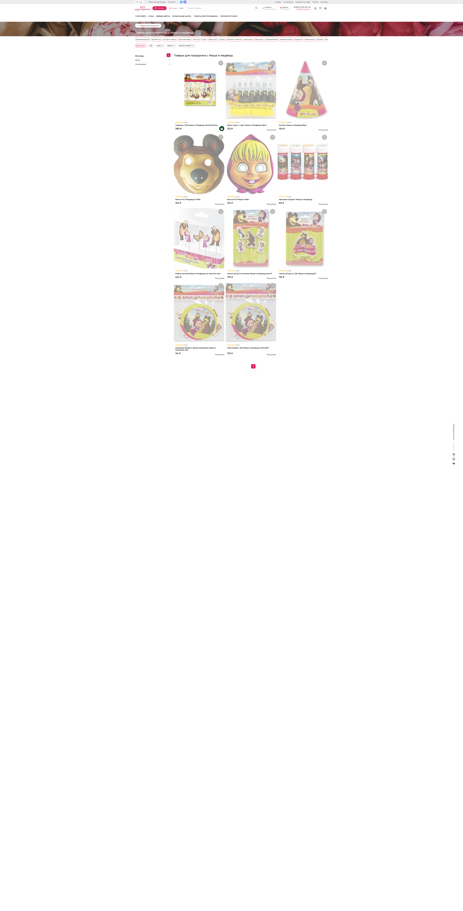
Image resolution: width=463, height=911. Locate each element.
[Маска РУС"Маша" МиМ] (251, 164)
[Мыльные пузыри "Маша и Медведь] (303, 164)
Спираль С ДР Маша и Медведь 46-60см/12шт (196, 125)
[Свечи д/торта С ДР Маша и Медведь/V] (303, 238)
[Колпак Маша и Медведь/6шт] (303, 90)
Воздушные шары (181, 16)
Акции (174, 8)
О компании (288, 2)
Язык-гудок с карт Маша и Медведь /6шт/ (247, 125)
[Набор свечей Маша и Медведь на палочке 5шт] (199, 238)
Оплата (315, 2)
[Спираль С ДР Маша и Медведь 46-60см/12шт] (199, 90)
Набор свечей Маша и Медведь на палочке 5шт (198, 274)
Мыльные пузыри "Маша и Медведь (295, 200)
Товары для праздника (206, 16)
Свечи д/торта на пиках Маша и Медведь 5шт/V (249, 274)
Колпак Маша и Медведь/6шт (293, 125)
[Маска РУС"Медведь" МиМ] (199, 164)
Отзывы (278, 2)
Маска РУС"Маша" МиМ (238, 200)
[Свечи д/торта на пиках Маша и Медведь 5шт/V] (251, 238)
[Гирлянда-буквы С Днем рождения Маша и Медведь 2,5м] (199, 312)
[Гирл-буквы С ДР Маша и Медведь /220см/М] (251, 312)
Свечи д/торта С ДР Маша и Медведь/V (297, 274)
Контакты (171, 2)
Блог (182, 8)
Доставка (324, 2)
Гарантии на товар (302, 2)
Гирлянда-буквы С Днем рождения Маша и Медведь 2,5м (195, 349)
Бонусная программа (157, 2)
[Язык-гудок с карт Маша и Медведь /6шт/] (251, 90)
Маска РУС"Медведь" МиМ (187, 200)
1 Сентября (140, 16)
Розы (151, 16)
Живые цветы (163, 16)
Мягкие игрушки (228, 16)
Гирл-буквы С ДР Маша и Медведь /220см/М (248, 348)
